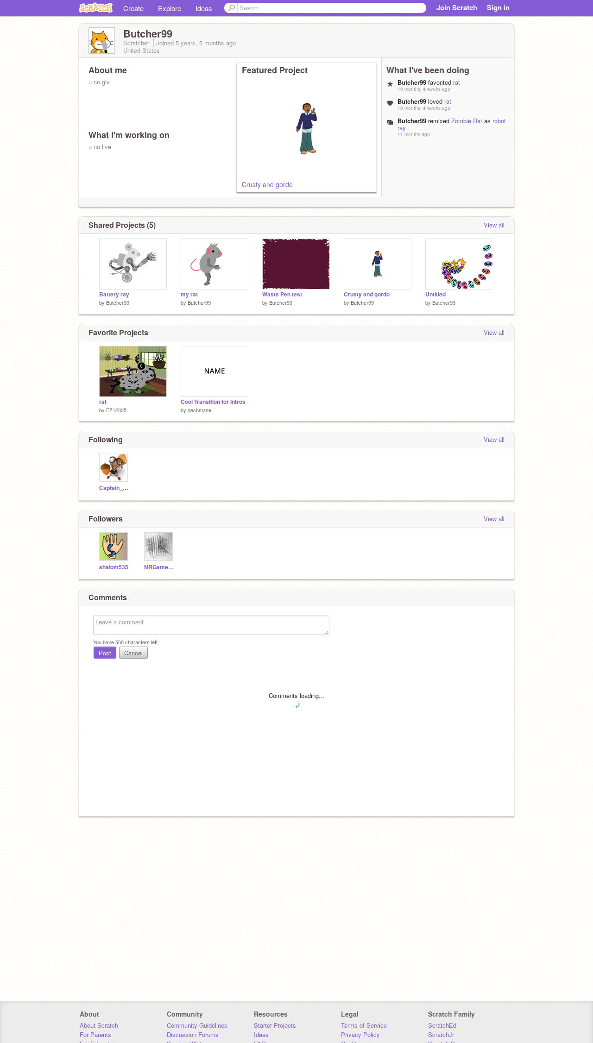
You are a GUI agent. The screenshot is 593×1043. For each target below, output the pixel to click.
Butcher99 (117, 302)
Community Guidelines (197, 1025)
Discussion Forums (193, 1034)
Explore (169, 8)
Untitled (435, 294)
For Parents (95, 1034)
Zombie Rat (466, 120)
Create (133, 8)
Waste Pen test (282, 294)
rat (456, 82)
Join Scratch (456, 7)
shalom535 (113, 567)
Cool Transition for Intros (213, 402)
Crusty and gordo (267, 184)
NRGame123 (159, 567)
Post (105, 652)
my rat (189, 294)
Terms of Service (364, 1025)
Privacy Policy (360, 1034)
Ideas (204, 8)
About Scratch (99, 1025)
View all (494, 224)
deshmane (199, 410)
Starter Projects (275, 1025)
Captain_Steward (114, 488)
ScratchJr (441, 1034)
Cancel (133, 652)
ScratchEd (442, 1025)
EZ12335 (116, 410)
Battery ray (114, 294)
